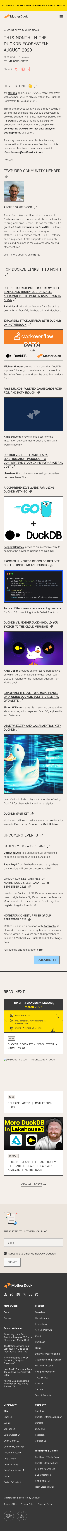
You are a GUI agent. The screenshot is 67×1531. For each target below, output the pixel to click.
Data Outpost (10, 1434)
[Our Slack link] (5, 1295)
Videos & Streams (12, 1452)
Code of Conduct (12, 1482)
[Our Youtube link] (24, 1295)
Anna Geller (11, 670)
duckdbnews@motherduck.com (23, 152)
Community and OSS (14, 1446)
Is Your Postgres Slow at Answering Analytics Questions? (16, 1360)
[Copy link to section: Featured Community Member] (7, 176)
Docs (6, 1312)
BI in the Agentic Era (45, 1469)
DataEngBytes (12, 852)
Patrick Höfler (12, 608)
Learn (7, 1476)
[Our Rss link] (37, 1295)
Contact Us (40, 1440)
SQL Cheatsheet (43, 1474)
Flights (38, 1347)
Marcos (12, 92)
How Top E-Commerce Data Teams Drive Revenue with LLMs (18, 1372)
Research (40, 1434)
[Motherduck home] (16, 16)
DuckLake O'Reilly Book (47, 1457)
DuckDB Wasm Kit (16, 813)
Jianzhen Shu (12, 473)
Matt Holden (50, 824)
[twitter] (17, 69)
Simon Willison (13, 707)
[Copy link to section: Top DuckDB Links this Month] (7, 275)
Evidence (9, 219)
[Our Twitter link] (12, 1295)
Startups (39, 1383)
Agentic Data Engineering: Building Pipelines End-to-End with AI (16, 1383)
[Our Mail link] (30, 1295)
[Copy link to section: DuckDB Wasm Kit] (32, 814)
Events (7, 1422)
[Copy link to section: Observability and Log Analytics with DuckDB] (18, 730)
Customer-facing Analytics (48, 1359)
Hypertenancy (42, 1318)
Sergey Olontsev (14, 547)
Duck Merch (10, 1440)
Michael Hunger (13, 366)
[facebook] (29, 69)
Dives (38, 1335)
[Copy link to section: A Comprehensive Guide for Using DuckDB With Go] (30, 492)
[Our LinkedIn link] (18, 1295)
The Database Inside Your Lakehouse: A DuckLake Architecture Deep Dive (16, 1349)
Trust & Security (43, 1395)
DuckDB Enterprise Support (48, 1417)
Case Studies (41, 1377)
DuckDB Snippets (12, 1470)
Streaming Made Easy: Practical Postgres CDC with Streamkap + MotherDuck (18, 1337)
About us (39, 1411)
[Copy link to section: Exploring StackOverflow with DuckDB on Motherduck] (29, 325)
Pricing (7, 1318)
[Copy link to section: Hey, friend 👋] (35, 86)
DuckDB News (11, 1464)
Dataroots (49, 926)
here (36, 254)
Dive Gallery (10, 1458)
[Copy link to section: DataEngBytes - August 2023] (48, 846)
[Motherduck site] (18, 1285)
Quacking (40, 1429)
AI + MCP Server (43, 1330)
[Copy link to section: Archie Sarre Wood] (35, 207)
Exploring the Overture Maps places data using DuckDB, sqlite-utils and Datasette (31, 696)
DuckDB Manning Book (46, 1463)
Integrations (41, 1324)
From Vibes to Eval (44, 1486)
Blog (6, 1411)
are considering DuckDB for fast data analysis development (29, 128)
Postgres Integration (45, 1371)
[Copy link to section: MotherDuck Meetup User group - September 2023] (29, 920)
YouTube (8, 1429)
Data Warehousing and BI (47, 1353)
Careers (39, 1422)
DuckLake (40, 1342)
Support (39, 1389)
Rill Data (9, 120)
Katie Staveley (13, 436)
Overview (40, 1312)
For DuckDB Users (44, 1365)
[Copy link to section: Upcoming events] (41, 836)
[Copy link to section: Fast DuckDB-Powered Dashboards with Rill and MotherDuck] (38, 393)
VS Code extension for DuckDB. (30, 227)
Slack (6, 1417)
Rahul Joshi (11, 306)
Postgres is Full (42, 1480)
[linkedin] (23, 69)
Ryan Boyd (10, 864)
